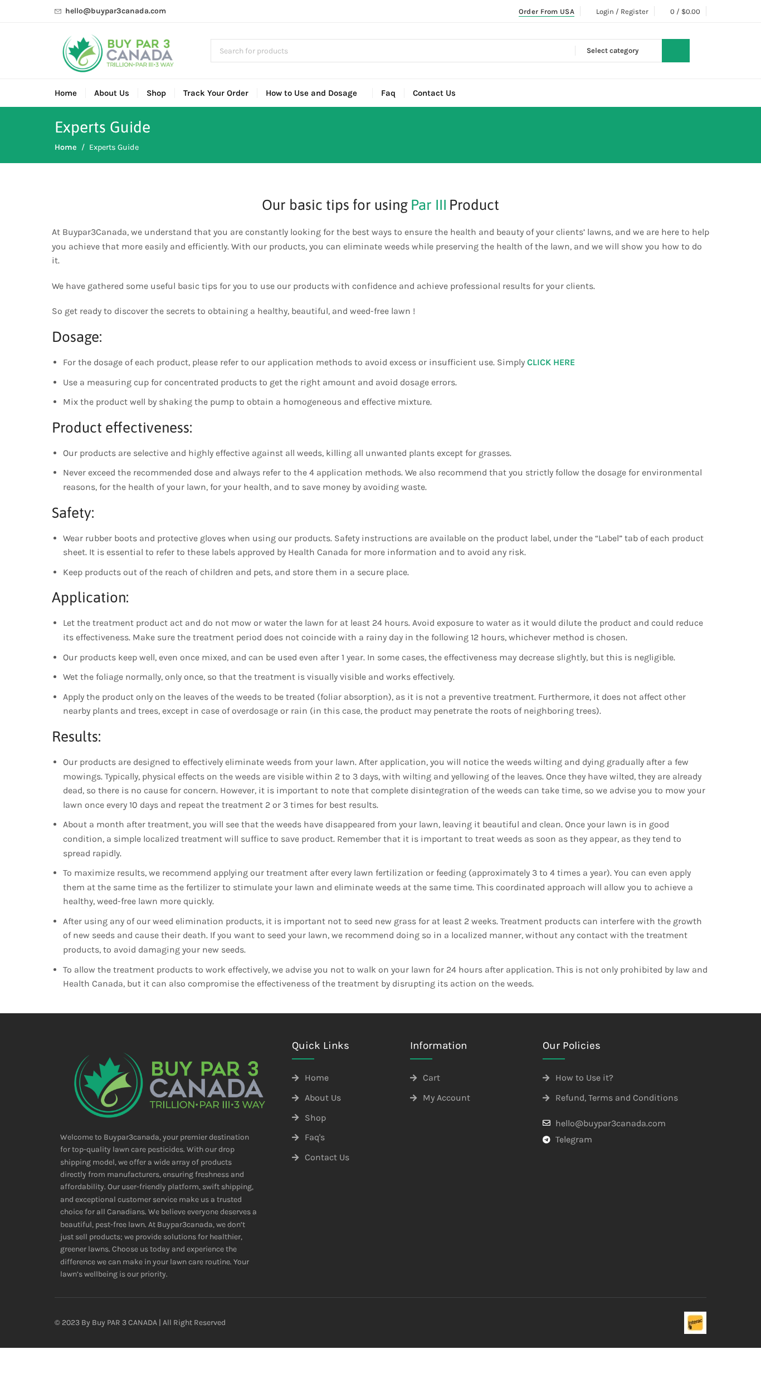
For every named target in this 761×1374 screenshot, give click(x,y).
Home (66, 147)
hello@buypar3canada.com (115, 11)
